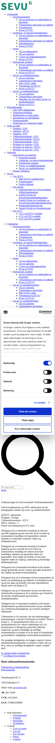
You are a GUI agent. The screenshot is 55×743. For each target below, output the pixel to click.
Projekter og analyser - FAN (26, 144)
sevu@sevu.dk (20, 687)
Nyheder (17, 718)
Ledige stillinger (26, 184)
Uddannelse (12, 14)
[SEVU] (16, 9)
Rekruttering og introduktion (26, 118)
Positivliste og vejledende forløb (28, 123)
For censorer (18, 734)
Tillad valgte (27, 420)
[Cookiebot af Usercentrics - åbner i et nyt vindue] (39, 312)
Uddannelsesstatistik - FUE (25, 142)
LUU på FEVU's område (30, 213)
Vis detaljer (40, 402)
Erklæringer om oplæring (24, 155)
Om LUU (17, 211)
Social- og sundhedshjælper (25, 91)
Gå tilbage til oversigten (15, 656)
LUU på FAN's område (30, 219)
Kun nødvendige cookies (27, 429)
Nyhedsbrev (18, 723)
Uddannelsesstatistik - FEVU (26, 139)
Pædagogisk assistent (22, 62)
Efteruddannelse (26, 43)
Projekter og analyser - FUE (26, 150)
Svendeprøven (25, 27)
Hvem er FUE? (26, 30)
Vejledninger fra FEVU (29, 86)
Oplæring (11, 152)
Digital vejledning (21, 171)
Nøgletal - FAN (20, 128)
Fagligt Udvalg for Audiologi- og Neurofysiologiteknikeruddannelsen (35, 201)
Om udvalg (18, 187)
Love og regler (20, 728)
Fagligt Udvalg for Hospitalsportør (35, 208)
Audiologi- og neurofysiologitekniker (30, 33)
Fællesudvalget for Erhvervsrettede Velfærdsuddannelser (35, 191)
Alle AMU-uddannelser (24, 110)
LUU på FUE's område (29, 216)
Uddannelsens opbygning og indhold (36, 25)
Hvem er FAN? (26, 46)
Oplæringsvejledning (22, 112)
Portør (16, 49)
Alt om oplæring (26, 54)
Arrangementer (26, 181)
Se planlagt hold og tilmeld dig (15, 653)
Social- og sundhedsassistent (26, 75)
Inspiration (18, 720)
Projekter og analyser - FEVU (27, 147)
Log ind (16, 731)
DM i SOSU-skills (27, 83)
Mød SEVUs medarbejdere (31, 179)
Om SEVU (18, 176)
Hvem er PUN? (26, 59)
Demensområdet (20, 120)
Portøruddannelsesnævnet (31, 205)
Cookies (17, 739)
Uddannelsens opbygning (30, 80)
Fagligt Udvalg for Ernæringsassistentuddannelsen (33, 196)
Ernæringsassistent (21, 17)
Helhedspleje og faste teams (26, 115)
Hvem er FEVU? (27, 72)
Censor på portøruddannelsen (32, 57)
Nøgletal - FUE (20, 134)
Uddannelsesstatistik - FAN (25, 136)
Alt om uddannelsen (28, 51)
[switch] (47, 372)
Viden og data (13, 126)
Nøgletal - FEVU (21, 131)
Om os (10, 173)
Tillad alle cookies (27, 411)
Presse (16, 736)
